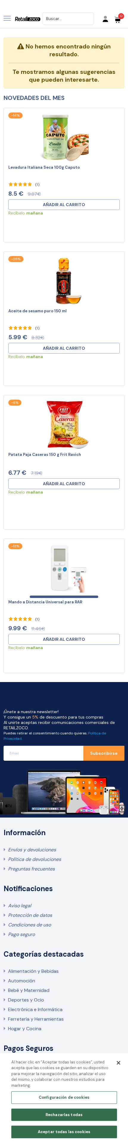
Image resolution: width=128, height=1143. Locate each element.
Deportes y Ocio (26, 1000)
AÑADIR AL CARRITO (64, 204)
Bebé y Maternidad (28, 990)
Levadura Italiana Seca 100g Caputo (44, 167)
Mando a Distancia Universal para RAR (45, 602)
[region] (64, 1098)
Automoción (21, 981)
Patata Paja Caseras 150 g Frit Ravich (44, 454)
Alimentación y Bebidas (33, 971)
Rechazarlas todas (64, 1114)
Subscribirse (104, 753)
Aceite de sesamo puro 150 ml (37, 310)
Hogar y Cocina (24, 1028)
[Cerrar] (118, 1062)
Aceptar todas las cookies (64, 1131)
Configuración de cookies (64, 1097)
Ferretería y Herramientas (36, 1019)
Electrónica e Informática (35, 1009)
